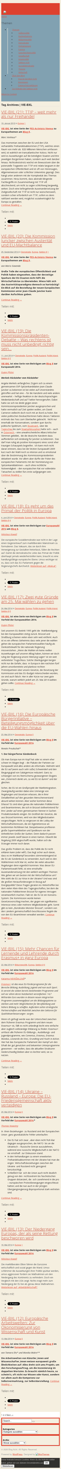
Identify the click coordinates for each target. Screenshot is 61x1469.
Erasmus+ (6, 984)
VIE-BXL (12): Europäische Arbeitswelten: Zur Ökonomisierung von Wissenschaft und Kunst (24, 1324)
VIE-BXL (5, 128)
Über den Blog (18, 75)
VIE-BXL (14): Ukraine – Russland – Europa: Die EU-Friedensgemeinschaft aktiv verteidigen (26, 1098)
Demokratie (23, 42)
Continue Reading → (11, 205)
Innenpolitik (23, 59)
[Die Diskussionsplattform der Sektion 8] (9, 12)
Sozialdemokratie (26, 65)
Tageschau (7, 429)
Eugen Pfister (7, 372)
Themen (15, 29)
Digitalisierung (24, 46)
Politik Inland (52, 355)
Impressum (23, 82)
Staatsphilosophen (31, 429)
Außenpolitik (23, 33)
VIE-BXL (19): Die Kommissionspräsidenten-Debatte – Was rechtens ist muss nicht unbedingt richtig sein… (27, 339)
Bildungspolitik (25, 39)
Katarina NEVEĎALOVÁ (12, 978)
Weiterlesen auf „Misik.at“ (43, 566)
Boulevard (33, 425)
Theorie (21, 69)
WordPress (18, 1454)
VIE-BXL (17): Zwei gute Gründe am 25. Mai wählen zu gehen (29, 599)
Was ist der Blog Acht (27, 78)
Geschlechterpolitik (27, 52)
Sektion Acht (23, 62)
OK (46, 1463)
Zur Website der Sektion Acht (24, 88)
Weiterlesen (8, 1466)
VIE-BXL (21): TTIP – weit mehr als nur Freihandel (28, 114)
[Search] (33, 1421)
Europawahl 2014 (24, 743)
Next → (9, 1414)
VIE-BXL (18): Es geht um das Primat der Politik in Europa (27, 508)
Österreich (9, 432)
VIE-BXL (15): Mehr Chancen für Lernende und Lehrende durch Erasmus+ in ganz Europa (30, 953)
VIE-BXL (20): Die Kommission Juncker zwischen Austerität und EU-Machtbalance (28, 240)
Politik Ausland (39, 355)
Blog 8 (26, 131)
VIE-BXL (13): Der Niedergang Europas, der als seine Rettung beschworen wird (29, 1233)
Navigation (8, 5)
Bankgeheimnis (25, 36)
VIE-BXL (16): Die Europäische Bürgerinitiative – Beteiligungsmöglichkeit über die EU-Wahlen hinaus (28, 720)
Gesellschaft (23, 55)
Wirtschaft (22, 72)
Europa (21, 49)
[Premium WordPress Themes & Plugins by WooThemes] (42, 1454)
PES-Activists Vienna (41, 128)
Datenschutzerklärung (28, 85)
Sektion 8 (43, 252)
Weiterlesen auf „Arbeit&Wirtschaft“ (19, 1287)
